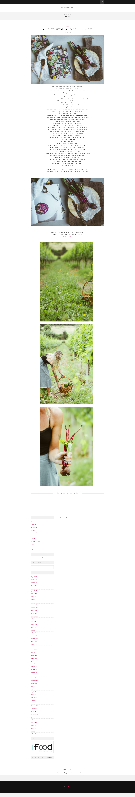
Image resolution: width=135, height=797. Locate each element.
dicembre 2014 (34, 672)
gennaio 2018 (34, 579)
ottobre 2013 (34, 711)
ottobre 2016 (34, 613)
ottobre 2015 (34, 644)
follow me (67, 774)
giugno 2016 (34, 622)
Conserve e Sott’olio (36, 541)
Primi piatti (33, 524)
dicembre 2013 (34, 706)
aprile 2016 (33, 627)
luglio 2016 (33, 619)
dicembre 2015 (34, 638)
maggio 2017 (34, 596)
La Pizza (33, 550)
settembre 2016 (34, 616)
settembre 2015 (34, 647)
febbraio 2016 (34, 633)
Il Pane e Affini (34, 533)
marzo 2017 (34, 599)
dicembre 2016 (34, 608)
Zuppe (32, 536)
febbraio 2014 (34, 700)
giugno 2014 (34, 689)
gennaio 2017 (34, 605)
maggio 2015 (34, 658)
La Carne (33, 530)
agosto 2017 (34, 591)
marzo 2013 (33, 731)
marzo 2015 (34, 664)
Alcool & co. (34, 547)
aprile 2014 (33, 694)
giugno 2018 (34, 577)
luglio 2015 (33, 652)
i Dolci (32, 522)
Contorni (33, 538)
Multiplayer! (67, 236)
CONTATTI (33, 1)
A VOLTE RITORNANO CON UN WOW (67, 29)
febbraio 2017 (34, 602)
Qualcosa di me (51, 1)
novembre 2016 (35, 610)
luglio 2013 (33, 720)
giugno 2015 (34, 655)
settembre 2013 (34, 714)
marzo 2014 (34, 697)
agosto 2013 (34, 717)
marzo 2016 (34, 630)
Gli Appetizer (34, 527)
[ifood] (42, 753)
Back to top (99, 795)
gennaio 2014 (34, 703)
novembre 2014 (35, 675)
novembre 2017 (35, 585)
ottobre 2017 (34, 588)
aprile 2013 (33, 728)
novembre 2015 (35, 641)
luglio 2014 (33, 686)
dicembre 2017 (34, 582)
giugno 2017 (34, 593)
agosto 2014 (34, 683)
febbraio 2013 (34, 734)
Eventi (67, 26)
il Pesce (32, 544)
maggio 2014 (34, 692)
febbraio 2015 (34, 666)
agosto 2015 (34, 650)
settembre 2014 (34, 680)
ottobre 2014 (34, 678)
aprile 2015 (33, 661)
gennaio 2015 (34, 669)
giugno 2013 (34, 723)
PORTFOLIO (41, 1)
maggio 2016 (34, 624)
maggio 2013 (34, 725)
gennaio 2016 (34, 636)
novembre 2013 (34, 709)
